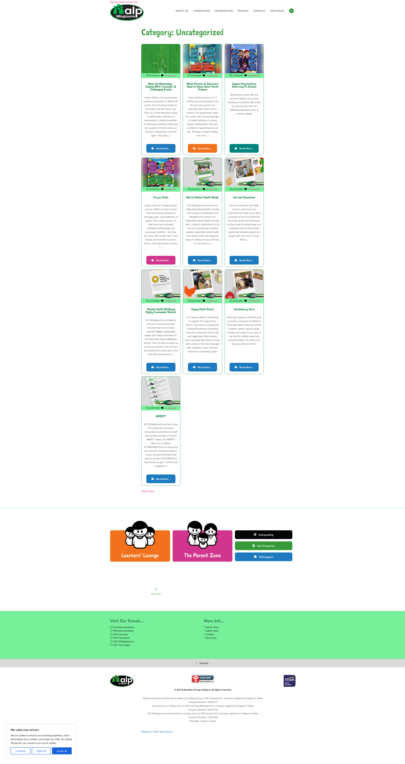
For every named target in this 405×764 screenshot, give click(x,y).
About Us (181, 10)
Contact (259, 10)
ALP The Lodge (121, 645)
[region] (41, 741)
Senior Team (212, 627)
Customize (21, 750)
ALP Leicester (120, 634)
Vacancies (277, 10)
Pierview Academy (123, 630)
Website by (157, 731)
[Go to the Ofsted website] (290, 680)
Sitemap (203, 663)
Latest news (212, 630)
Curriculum (201, 10)
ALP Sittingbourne (123, 641)
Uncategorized (170, 75)
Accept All (62, 750)
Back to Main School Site (124, 2)
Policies (243, 10)
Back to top (156, 593)
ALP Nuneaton (121, 637)
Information (224, 10)
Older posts (147, 491)
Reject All (41, 750)
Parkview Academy (123, 627)
